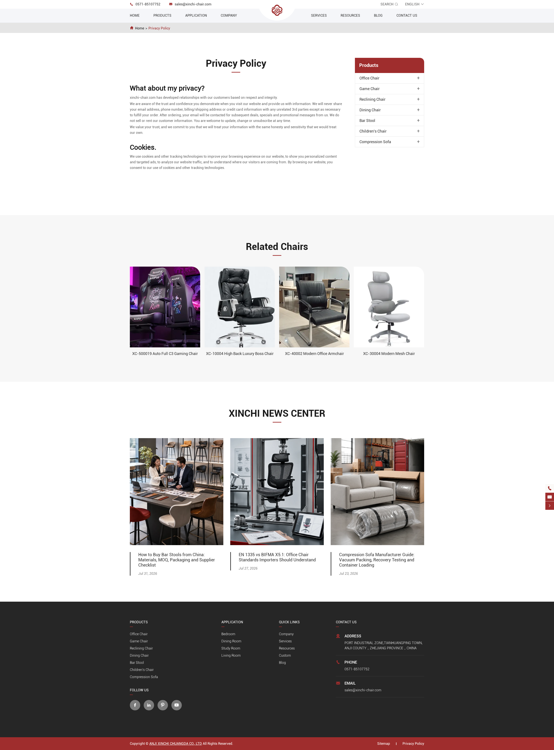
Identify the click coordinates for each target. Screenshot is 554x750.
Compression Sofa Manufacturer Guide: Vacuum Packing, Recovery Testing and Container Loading (376, 560)
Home (135, 15)
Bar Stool (367, 121)
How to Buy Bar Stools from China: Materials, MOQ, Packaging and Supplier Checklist (176, 560)
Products (162, 15)
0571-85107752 (147, 4)
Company (229, 15)
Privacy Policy (159, 28)
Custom (285, 655)
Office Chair (369, 78)
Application (196, 15)
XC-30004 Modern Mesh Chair (389, 353)
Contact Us (406, 15)
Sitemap (383, 744)
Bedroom (228, 634)
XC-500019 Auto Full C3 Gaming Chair (165, 353)
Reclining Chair (372, 99)
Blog (378, 15)
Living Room (231, 655)
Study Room (230, 648)
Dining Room (231, 641)
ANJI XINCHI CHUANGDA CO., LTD (175, 744)
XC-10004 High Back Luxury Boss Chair (240, 353)
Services (319, 15)
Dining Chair (370, 110)
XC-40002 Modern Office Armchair (314, 353)
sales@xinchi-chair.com (193, 4)
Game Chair (369, 89)
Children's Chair (373, 131)
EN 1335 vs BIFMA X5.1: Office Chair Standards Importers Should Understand (277, 557)
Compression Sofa (375, 142)
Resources (350, 15)
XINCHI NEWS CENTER (277, 413)
